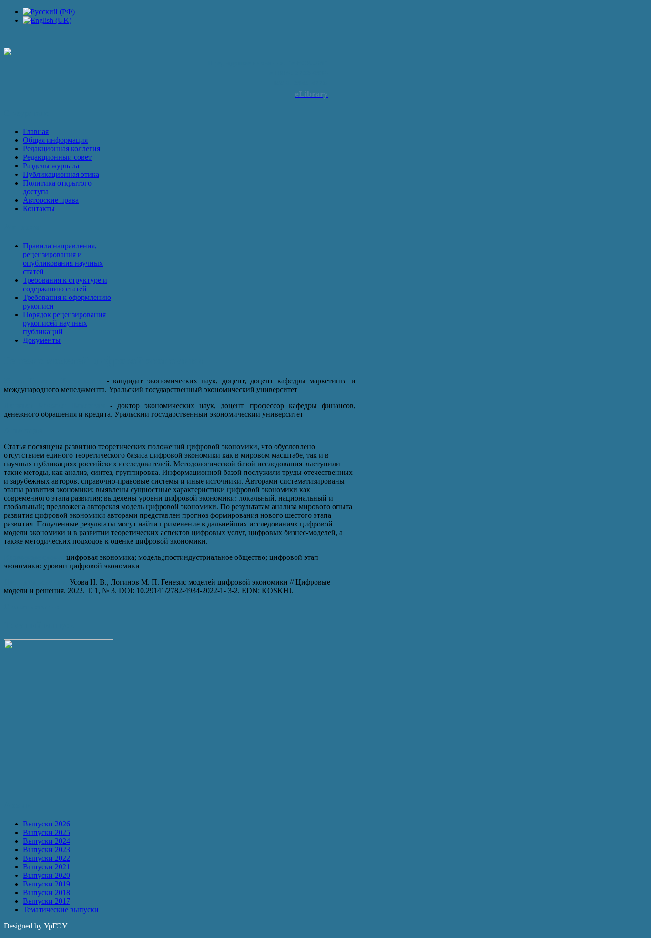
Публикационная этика (61, 174)
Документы (42, 340)
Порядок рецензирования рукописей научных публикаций (64, 323)
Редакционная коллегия (61, 148)
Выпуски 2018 (46, 892)
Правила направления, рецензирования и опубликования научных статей (63, 259)
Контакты (39, 209)
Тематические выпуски (61, 910)
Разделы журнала (51, 166)
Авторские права (51, 200)
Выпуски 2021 (46, 867)
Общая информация (55, 140)
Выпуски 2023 (46, 849)
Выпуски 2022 (46, 858)
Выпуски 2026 (46, 824)
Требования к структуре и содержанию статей (65, 284)
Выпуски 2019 (46, 884)
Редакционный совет (57, 157)
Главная (36, 131)
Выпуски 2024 (46, 841)
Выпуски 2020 (46, 875)
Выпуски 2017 (46, 901)
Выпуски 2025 (46, 832)
